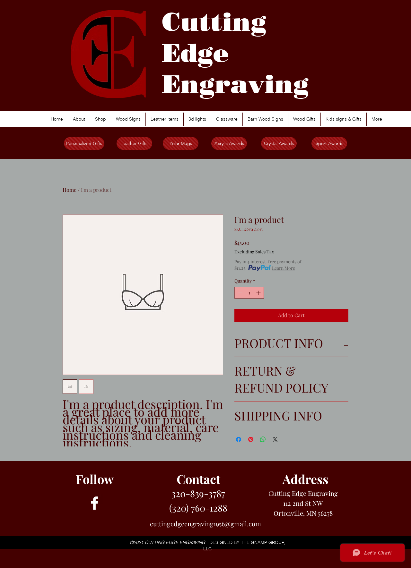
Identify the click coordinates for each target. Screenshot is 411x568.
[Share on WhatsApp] (263, 439)
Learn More (283, 268)
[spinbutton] (249, 292)
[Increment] (259, 292)
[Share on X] (275, 439)
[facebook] (94, 503)
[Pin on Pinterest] (251, 439)
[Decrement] (239, 292)
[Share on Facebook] (238, 439)
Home (69, 189)
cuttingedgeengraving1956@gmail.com (205, 523)
